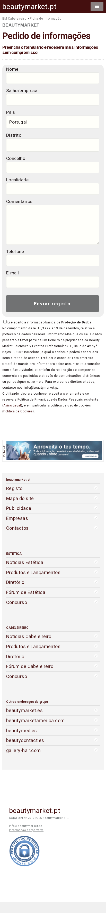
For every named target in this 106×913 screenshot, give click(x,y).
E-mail (12, 272)
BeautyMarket (20, 25)
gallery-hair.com (23, 750)
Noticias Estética (24, 562)
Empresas (17, 518)
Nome (12, 69)
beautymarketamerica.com (35, 720)
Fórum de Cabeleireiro (30, 666)
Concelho (15, 158)
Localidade (17, 179)
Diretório (15, 582)
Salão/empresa (22, 90)
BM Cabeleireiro (14, 18)
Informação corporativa (26, 830)
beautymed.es (21, 730)
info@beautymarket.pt (25, 826)
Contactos (17, 528)
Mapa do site (20, 498)
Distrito (13, 135)
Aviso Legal (12, 405)
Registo (14, 488)
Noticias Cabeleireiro (28, 636)
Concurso (16, 602)
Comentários (19, 201)
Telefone (15, 251)
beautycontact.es (25, 740)
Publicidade (18, 508)
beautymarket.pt (29, 6)
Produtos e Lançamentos (33, 572)
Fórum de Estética (25, 592)
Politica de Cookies (18, 411)
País (10, 112)
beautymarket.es (24, 710)
